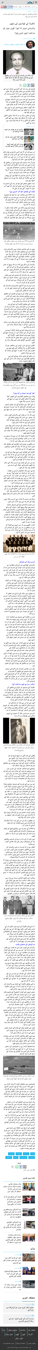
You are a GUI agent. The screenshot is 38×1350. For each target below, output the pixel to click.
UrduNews (9, 1157)
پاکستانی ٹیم (11, 1153)
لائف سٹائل (19, 1338)
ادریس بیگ (26, 1153)
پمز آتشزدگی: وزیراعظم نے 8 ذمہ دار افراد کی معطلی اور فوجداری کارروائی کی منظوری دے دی (12, 1213)
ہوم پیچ (35, 11)
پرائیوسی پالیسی (31, 1343)
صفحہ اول (31, 1330)
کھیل (17, 1334)
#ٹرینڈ (30, 1334)
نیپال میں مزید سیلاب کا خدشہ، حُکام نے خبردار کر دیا (12, 1287)
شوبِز (23, 1334)
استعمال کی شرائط (21, 1343)
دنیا (4, 1330)
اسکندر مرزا (31, 1157)
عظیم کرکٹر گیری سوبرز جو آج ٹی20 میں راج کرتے (14, 138)
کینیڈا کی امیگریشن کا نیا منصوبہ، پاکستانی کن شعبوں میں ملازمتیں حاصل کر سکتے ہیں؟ (12, 1200)
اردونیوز (16, 1157)
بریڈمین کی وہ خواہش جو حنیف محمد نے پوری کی (13, 130)
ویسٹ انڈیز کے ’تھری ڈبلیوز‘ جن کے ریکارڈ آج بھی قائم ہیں (14, 145)
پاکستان (29, 11)
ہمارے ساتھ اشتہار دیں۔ (8, 1343)
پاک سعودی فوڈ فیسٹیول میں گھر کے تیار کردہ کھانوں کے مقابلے (12, 1274)
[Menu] (36, 2)
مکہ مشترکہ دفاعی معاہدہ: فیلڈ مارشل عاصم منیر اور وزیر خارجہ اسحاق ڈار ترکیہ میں (12, 1188)
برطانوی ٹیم (18, 1153)
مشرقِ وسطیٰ (12, 1330)
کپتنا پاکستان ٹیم (23, 1157)
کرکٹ (32, 1153)
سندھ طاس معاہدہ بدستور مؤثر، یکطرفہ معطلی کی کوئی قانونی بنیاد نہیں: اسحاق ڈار (13, 1239)
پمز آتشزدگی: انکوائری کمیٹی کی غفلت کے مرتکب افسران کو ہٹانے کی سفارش (12, 1226)
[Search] (2, 2)
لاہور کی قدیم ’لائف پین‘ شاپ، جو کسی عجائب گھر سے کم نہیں (12, 1260)
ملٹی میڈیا (9, 1334)
